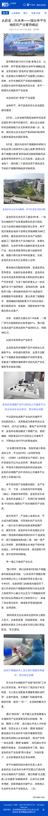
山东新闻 (15, 13)
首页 (5, 13)
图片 (25, 13)
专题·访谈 (35, 13)
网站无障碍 (41, 5)
